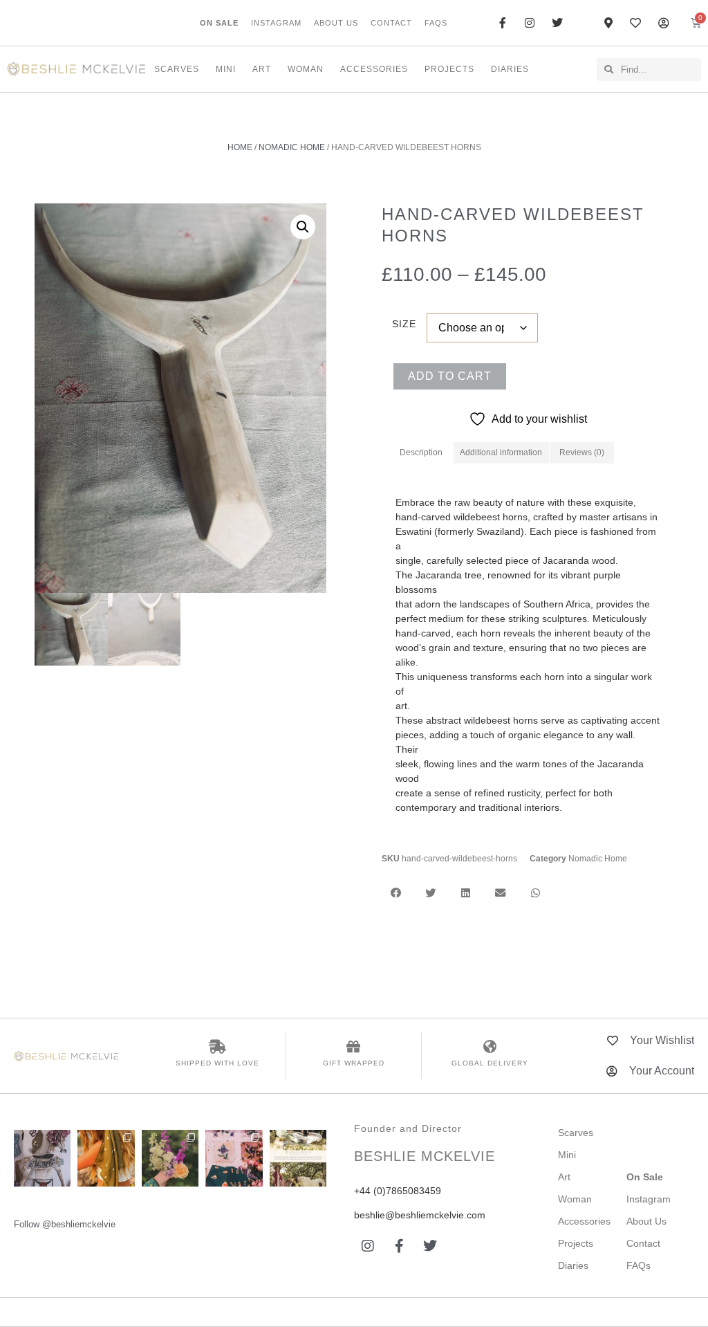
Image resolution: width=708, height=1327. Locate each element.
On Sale (219, 23)
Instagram (276, 23)
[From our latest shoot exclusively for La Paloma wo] (298, 1158)
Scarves (176, 69)
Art (261, 69)
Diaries (510, 69)
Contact (391, 23)
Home (239, 147)
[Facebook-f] (399, 1246)
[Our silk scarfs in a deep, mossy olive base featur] (105, 1158)
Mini (226, 69)
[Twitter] (430, 1246)
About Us (336, 23)
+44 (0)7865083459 (397, 1190)
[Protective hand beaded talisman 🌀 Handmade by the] (170, 1158)
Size (404, 324)
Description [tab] (421, 452)
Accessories (374, 69)
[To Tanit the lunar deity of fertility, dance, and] (233, 1158)
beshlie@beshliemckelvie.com (419, 1214)
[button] (302, 226)
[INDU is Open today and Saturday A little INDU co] (42, 1158)
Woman (306, 69)
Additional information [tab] (501, 452)
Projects (449, 69)
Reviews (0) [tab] (581, 452)
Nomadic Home (292, 147)
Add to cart (450, 376)
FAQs (436, 23)
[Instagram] (368, 1246)
